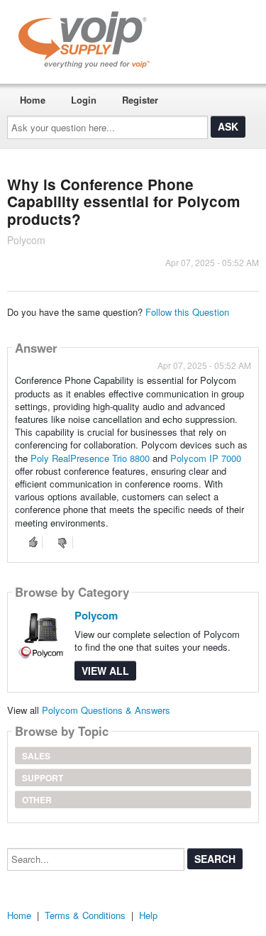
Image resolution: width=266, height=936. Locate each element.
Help (148, 915)
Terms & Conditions (85, 915)
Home (32, 99)
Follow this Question (187, 312)
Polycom (96, 615)
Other (37, 799)
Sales (36, 755)
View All (105, 671)
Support (42, 777)
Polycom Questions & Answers (106, 710)
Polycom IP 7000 (205, 458)
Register (140, 99)
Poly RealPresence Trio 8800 (90, 458)
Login (83, 99)
